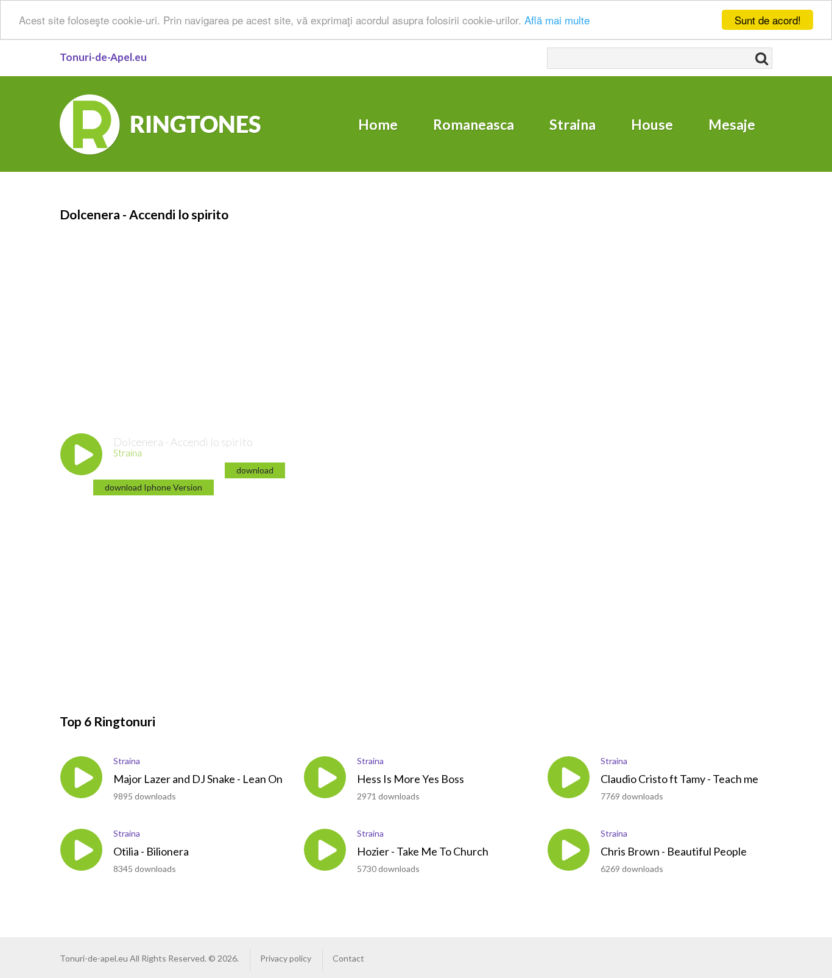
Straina (572, 124)
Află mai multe (557, 20)
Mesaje (731, 124)
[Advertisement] (406, 309)
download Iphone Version (153, 487)
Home (378, 124)
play (81, 454)
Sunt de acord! (768, 19)
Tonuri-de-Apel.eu (103, 57)
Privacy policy (285, 958)
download (254, 470)
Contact (348, 958)
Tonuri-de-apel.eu (94, 958)
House (652, 124)
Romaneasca (473, 124)
